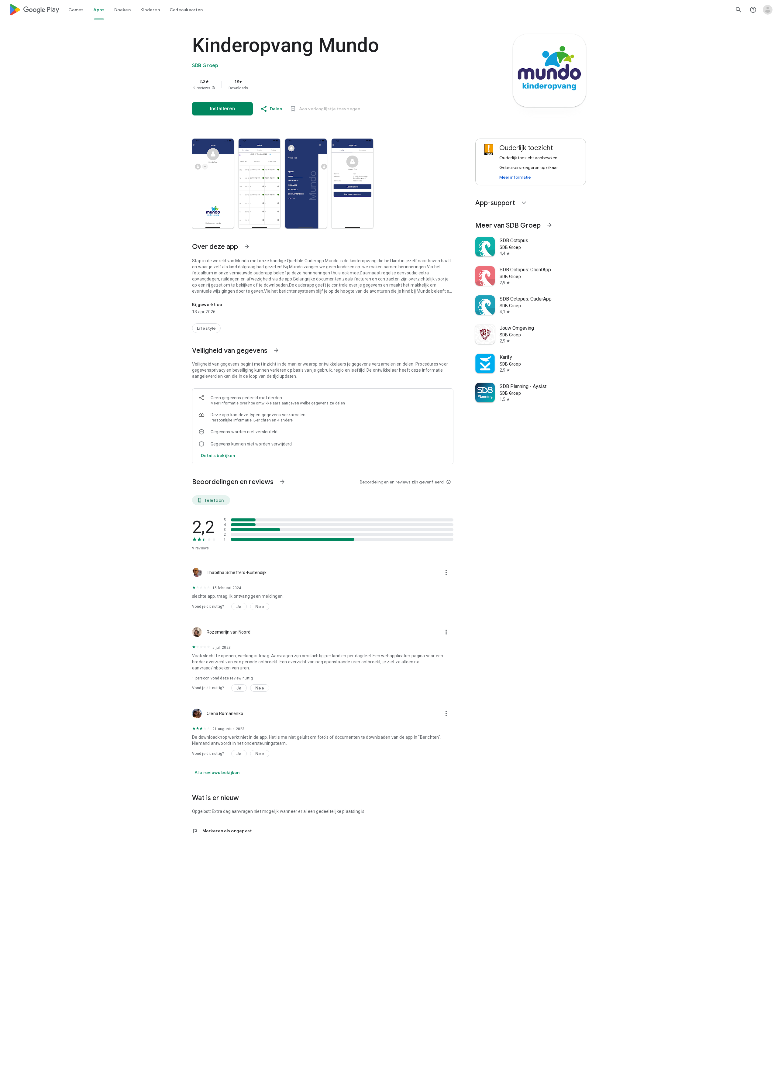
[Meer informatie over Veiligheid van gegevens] (276, 350)
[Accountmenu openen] (767, 9)
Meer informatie (225, 403)
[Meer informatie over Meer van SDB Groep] (549, 225)
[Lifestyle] (206, 328)
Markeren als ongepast (222, 831)
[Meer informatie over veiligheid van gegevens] (217, 455)
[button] (213, 88)
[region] (313, 84)
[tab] (76, 9)
